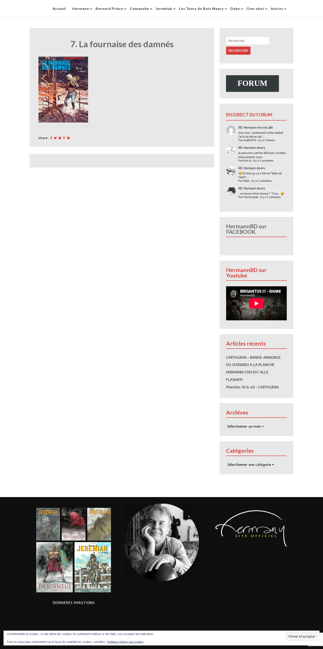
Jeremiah (164, 8)
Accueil (59, 8)
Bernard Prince (109, 8)
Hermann (80, 8)
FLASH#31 (234, 379)
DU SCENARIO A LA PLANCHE (250, 364)
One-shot (255, 8)
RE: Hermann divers (251, 148)
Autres (277, 8)
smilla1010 (249, 140)
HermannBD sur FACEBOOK (246, 229)
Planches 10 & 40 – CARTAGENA (252, 387)
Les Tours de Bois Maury (201, 8)
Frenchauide (250, 197)
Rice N (247, 160)
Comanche (139, 8)
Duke (235, 8)
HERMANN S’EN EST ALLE (247, 372)
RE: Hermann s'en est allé (255, 127)
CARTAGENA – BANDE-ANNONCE (253, 357)
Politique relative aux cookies (125, 642)
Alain (246, 180)
